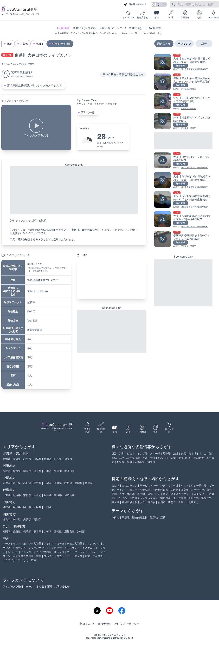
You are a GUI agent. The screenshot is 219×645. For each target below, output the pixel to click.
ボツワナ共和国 (32, 543)
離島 (160, 457)
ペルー (94, 552)
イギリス (98, 556)
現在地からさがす (137, 4)
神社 (144, 457)
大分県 (47, 531)
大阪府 (37, 495)
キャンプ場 (141, 453)
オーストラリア (12, 543)
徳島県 (6, 519)
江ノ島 (123, 498)
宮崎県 (24, 43)
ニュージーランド (77, 552)
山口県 (47, 507)
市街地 (115, 517)
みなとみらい (129, 485)
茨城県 (6, 471)
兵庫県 (47, 495)
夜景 (183, 453)
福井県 (37, 483)
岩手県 (27, 458)
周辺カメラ (164, 43)
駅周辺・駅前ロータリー (172, 502)
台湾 (87, 556)
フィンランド (92, 543)
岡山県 (27, 507)
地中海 (131, 493)
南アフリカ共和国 (23, 556)
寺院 (152, 457)
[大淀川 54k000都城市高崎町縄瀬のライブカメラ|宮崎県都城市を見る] (183, 199)
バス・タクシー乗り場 (194, 485)
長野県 (58, 483)
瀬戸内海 (165, 498)
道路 (156, 17)
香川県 (17, 519)
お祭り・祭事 (124, 461)
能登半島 (206, 498)
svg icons (105, 637)
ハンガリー (55, 547)
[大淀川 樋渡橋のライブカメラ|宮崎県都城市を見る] (183, 160)
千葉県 (47, 471)
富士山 (141, 493)
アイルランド (72, 547)
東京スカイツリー (181, 493)
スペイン (49, 556)
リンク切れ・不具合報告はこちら (123, 74)
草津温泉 (127, 502)
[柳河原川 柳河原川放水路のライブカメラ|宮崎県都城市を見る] (183, 239)
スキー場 (155, 453)
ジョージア (19, 547)
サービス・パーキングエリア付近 (159, 485)
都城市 (40, 43)
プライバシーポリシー (126, 623)
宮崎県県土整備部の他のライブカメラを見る (34, 85)
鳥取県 (6, 507)
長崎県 (27, 531)
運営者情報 (104, 623)
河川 (171, 17)
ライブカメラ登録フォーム (18, 586)
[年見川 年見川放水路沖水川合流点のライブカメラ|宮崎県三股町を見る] (183, 81)
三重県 (6, 495)
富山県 (17, 483)
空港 (129, 453)
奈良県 (58, 495)
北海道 (6, 458)
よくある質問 (44, 586)
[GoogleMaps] (111, 279)
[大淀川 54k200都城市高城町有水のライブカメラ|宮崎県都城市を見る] (183, 180)
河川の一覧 (88, 112)
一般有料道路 (160, 489)
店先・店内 (153, 493)
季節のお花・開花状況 (191, 457)
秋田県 (47, 458)
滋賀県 (17, 495)
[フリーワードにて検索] (173, 4)
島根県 (17, 507)
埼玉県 (37, 471)
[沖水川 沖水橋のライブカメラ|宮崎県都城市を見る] (183, 121)
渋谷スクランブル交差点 (144, 498)
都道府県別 (142, 17)
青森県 (17, 458)
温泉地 (154, 517)
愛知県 (89, 483)
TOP (9, 43)
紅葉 (173, 457)
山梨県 (47, 483)
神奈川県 (69, 471)
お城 (114, 457)
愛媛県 (27, 519)
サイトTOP (128, 17)
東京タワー (200, 493)
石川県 (27, 483)
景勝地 (126, 517)
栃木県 (17, 471)
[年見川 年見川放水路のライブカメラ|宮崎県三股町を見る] (183, 101)
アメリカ (23, 560)
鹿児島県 (69, 531)
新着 (204, 43)
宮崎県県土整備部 (26, 64)
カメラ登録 (213, 17)
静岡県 (78, 483)
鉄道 (175, 453)
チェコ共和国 (74, 543)
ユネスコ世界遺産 (129, 457)
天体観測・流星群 (145, 461)
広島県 (37, 507)
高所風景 (194, 502)
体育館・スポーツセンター (196, 489)
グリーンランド (37, 547)
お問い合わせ (62, 586)
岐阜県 (68, 483)
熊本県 (37, 531)
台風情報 (185, 17)
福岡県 (6, 531)
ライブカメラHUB (116, 634)
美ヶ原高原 (179, 498)
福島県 (68, 458)
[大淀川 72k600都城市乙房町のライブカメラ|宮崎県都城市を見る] (183, 219)
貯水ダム (140, 502)
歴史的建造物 (139, 517)
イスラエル (88, 547)
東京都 (58, 471)
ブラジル (49, 543)
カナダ (60, 543)
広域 (33, 560)
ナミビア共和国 (42, 552)
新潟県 (6, 483)
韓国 (38, 556)
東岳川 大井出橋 (61, 43)
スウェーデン (64, 556)
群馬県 (27, 471)
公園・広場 (118, 493)
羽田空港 (194, 498)
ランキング (184, 43)
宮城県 (37, 458)
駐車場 (167, 453)
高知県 (37, 519)
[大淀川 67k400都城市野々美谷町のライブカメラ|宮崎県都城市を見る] (183, 62)
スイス (78, 556)
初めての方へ (87, 623)
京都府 (27, 495)
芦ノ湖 (115, 502)
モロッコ (26, 552)
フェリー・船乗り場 (138, 489)
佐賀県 (17, 531)
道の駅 (151, 502)
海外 (199, 17)
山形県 (58, 458)
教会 (165, 493)
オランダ (59, 552)
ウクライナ (9, 560)
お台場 (115, 485)
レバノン (13, 552)
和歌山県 (69, 495)
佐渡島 (174, 489)
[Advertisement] (74, 190)
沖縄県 (81, 531)
